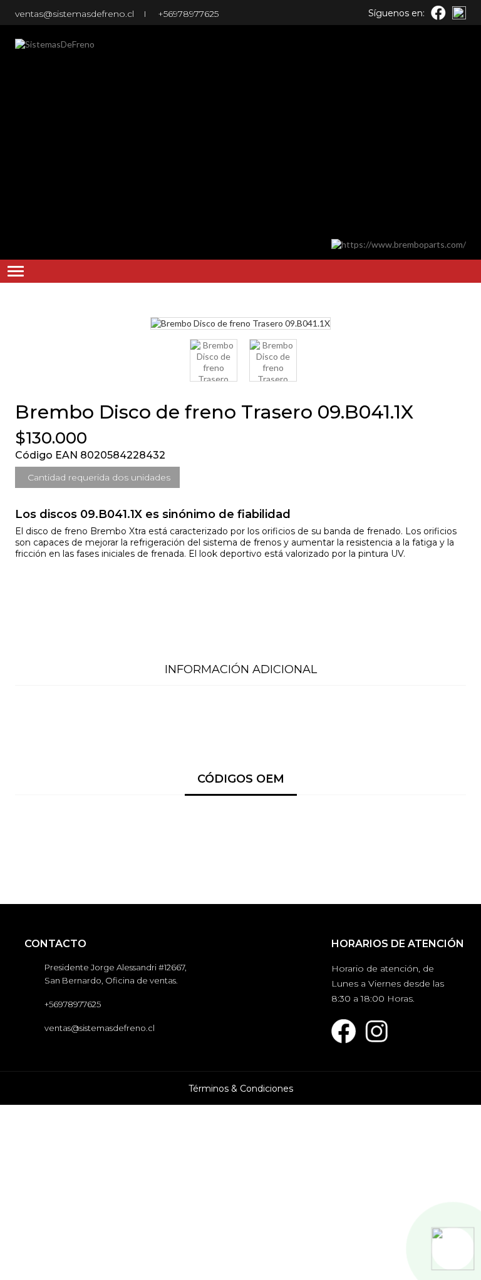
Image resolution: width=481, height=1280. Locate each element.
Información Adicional (241, 669)
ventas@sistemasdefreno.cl (74, 13)
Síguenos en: (396, 13)
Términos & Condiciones (241, 1088)
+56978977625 (188, 13)
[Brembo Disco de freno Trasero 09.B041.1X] (213, 360)
